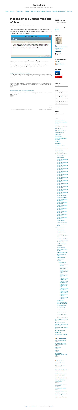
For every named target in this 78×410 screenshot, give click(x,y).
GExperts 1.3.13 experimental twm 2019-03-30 (62, 169)
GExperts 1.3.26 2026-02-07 (62, 197)
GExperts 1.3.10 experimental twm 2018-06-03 (62, 160)
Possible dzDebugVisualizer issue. (61, 394)
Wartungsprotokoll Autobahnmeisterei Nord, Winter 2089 (61, 354)
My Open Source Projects (60, 322)
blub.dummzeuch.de (59, 49)
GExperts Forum (60, 360)
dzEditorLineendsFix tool (59, 145)
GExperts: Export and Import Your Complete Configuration (61, 370)
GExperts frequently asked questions (61, 224)
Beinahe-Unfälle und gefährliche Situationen (61, 122)
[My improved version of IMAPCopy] (31, 84)
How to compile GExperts (61, 305)
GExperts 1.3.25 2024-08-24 (62, 195)
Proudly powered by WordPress (30, 406)
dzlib (56, 147)
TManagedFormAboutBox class (64, 264)
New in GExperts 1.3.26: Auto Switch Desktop (60, 384)
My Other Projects (58, 79)
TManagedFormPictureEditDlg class (64, 289)
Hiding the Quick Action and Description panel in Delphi (62, 303)
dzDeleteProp (57, 141)
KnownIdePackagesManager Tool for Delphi (61, 320)
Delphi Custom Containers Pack (61, 126)
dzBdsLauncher (58, 134)
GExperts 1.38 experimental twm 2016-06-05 (62, 200)
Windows (20, 25)
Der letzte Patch (58, 347)
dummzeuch (13, 25)
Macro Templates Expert (61, 307)
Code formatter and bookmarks (60, 396)
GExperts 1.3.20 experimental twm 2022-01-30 (62, 187)
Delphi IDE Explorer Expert (60, 130)
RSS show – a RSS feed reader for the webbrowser (61, 325)
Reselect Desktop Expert (61, 312)
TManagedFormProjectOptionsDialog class (64, 292)
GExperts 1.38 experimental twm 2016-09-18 (62, 206)
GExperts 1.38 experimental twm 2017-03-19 (62, 215)
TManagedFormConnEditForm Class (64, 267)
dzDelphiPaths (58, 143)
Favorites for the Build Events (62, 252)
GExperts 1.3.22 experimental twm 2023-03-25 (62, 193)
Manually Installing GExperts (60, 388)
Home (7, 11)
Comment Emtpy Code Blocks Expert (62, 236)
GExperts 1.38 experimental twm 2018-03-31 (62, 218)
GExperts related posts (60, 64)
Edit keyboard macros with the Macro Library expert (62, 241)
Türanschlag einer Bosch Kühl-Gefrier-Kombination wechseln (61, 344)
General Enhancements (61, 257)
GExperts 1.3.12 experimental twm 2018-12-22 (62, 166)
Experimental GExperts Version (61, 153)
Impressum (57, 29)
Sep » (59, 106)
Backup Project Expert (61, 232)
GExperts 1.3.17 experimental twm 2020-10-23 (62, 181)
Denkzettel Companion (59, 132)
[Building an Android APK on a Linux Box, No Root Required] (31, 76)
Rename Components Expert (62, 311)
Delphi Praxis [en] (59, 48)
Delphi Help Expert (58, 128)
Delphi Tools (20, 11)
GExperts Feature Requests (62, 222)
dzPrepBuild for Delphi (59, 151)
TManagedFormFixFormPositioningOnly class (64, 275)
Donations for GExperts (61, 155)
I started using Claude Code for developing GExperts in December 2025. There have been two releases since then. (61, 379)
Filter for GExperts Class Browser (61, 255)
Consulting (69, 11)
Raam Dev (52, 406)
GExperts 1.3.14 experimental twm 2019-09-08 (62, 172)
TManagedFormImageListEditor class (64, 279)
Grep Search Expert (60, 300)
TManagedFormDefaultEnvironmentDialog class (64, 271)
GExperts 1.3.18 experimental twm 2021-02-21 (62, 184)
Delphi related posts (59, 63)
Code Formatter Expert (61, 233)
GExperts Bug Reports (61, 220)
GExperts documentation (59, 227)
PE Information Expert (61, 309)
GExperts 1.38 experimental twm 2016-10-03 (62, 209)
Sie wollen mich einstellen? (58, 11)
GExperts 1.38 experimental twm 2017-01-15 (62, 212)
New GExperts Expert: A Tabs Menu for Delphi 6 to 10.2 (60, 374)
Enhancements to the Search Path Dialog (62, 250)
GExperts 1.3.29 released (59, 362)
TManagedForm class (62, 262)
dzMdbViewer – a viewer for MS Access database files (61, 149)
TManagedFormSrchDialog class (64, 298)
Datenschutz (57, 30)
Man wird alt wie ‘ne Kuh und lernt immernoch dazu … (22, 109)
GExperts (12, 11)
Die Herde (57, 350)
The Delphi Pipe (58, 332)
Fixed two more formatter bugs (45, 109)
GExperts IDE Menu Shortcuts (60, 391)
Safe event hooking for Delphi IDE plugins (41, 11)
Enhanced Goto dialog (61, 247)
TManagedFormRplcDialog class (64, 295)
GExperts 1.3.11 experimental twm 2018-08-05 (62, 163)
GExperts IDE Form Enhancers (60, 260)
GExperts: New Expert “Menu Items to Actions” (60, 366)
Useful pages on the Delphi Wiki (61, 334)
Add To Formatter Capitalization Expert (60, 229)
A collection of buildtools (59, 120)
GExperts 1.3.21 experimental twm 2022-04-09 (62, 190)
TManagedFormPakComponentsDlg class (64, 282)
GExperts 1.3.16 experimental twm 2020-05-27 (62, 178)
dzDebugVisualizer (58, 136)
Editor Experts (59, 245)
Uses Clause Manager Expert (62, 317)
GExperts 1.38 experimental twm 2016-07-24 (62, 203)
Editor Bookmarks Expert (61, 243)
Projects (27, 11)
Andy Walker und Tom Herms (60, 340)
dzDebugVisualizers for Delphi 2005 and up (60, 139)
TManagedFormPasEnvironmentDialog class (64, 285)
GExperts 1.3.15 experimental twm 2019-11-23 (62, 175)
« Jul (56, 106)
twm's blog (39, 5)
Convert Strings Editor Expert (62, 238)
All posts (57, 61)
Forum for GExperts (60, 157)
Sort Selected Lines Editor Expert (61, 315)
